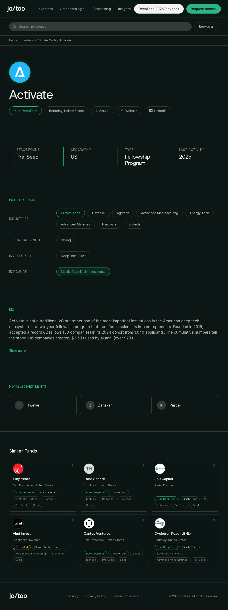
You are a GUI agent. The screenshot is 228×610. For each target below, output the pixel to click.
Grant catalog (71, 9)
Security (72, 596)
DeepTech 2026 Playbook (158, 9)
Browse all (206, 26)
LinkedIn (160, 111)
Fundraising (102, 9)
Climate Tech (46, 40)
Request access (203, 9)
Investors (45, 9)
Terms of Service (126, 596)
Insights (124, 9)
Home (13, 40)
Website (131, 111)
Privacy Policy (96, 596)
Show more (17, 350)
